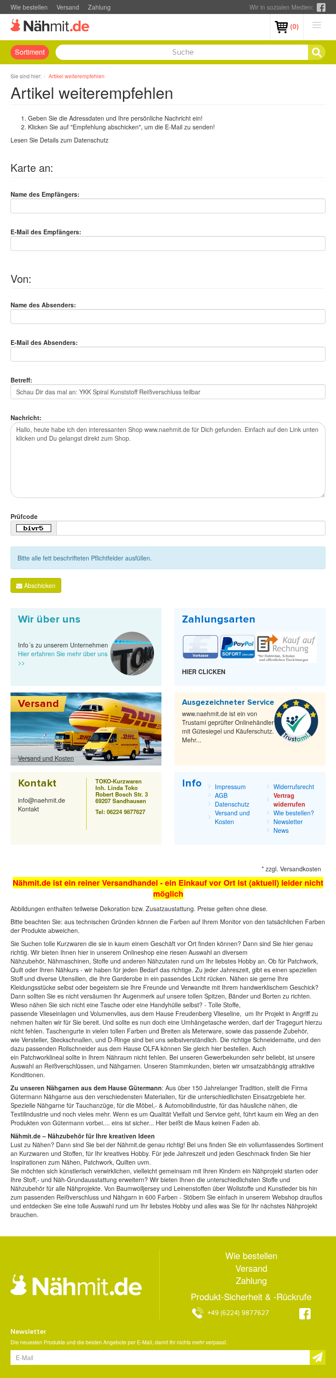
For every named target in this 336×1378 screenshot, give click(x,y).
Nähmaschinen (68, 961)
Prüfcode (24, 516)
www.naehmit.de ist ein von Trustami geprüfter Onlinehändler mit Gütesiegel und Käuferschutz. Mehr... (228, 726)
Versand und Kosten (46, 758)
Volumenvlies (108, 1013)
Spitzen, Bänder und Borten (242, 996)
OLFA (152, 1048)
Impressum (230, 786)
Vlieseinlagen (58, 1013)
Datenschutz (91, 140)
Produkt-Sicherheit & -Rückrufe (251, 1297)
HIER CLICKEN (203, 671)
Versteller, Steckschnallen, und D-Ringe (75, 1039)
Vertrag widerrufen (289, 799)
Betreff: (21, 380)
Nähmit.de (131, 1144)
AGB (221, 795)
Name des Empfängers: (45, 194)
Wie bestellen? (293, 812)
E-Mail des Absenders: (44, 342)
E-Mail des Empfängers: (45, 231)
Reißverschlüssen (69, 1065)
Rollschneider (78, 1048)
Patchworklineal (43, 1057)
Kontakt (28, 808)
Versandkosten (300, 868)
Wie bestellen (29, 7)
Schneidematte (273, 1039)
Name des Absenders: (43, 304)
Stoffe (231, 1004)
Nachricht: (26, 417)
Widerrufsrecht (293, 786)
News (281, 830)
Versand (67, 7)
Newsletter (288, 821)
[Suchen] (317, 52)
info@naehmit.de (41, 800)
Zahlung (99, 7)
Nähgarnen (124, 1065)
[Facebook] (321, 7)
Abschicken (39, 585)
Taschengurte (66, 1031)
